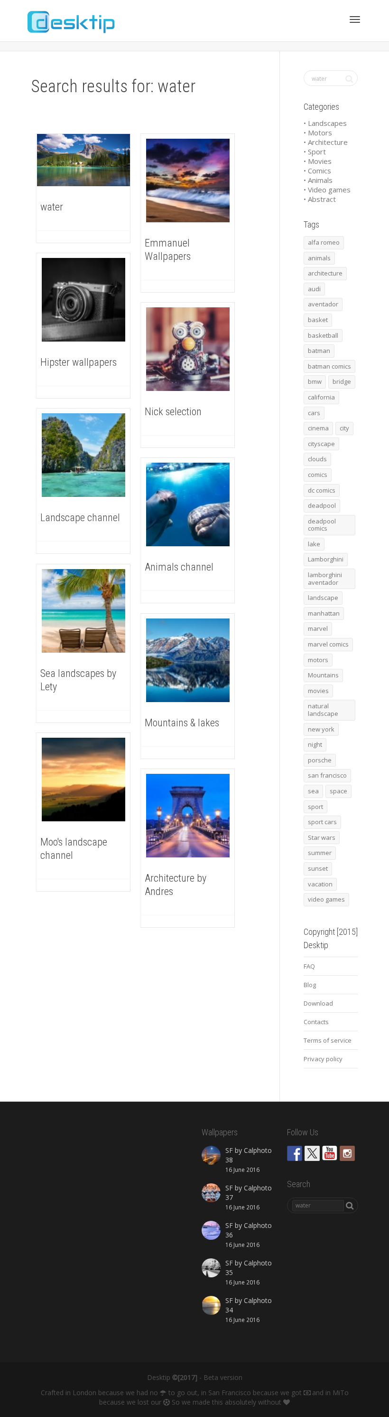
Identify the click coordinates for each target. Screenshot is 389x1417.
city (344, 428)
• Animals (318, 180)
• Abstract (320, 199)
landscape (323, 597)
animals (319, 258)
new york (321, 729)
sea (313, 791)
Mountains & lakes (182, 723)
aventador (323, 304)
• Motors (318, 132)
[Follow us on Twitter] (312, 1153)
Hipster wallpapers (78, 362)
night (315, 744)
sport (315, 806)
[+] (83, 160)
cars (314, 413)
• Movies (318, 161)
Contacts (316, 1022)
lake (314, 544)
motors (318, 660)
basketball (323, 335)
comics (317, 474)
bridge (342, 381)
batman (319, 350)
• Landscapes (325, 123)
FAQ (309, 966)
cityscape (321, 443)
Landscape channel (80, 517)
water (51, 207)
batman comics (329, 366)
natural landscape (323, 710)
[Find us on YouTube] (329, 1153)
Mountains (323, 675)
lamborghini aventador (325, 579)
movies (318, 690)
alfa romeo (324, 242)
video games (326, 899)
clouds (317, 459)
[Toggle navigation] (354, 19)
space (338, 791)
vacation (320, 884)
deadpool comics (322, 525)
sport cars (322, 822)
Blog (310, 984)
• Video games (327, 189)
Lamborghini (325, 559)
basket (318, 319)
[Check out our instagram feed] (347, 1153)
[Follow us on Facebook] (294, 1153)
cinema (318, 428)
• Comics (317, 170)
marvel (318, 628)
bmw (315, 381)
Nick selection (173, 412)
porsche (320, 760)
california (321, 397)
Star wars (321, 837)
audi (314, 289)
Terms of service (328, 1040)
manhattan (324, 613)
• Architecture (326, 142)
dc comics (321, 490)
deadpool (322, 505)
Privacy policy (323, 1059)
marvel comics (328, 644)
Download (318, 1003)
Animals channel (179, 567)
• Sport (315, 151)
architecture (325, 273)
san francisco (327, 775)
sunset (318, 868)
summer (320, 852)
